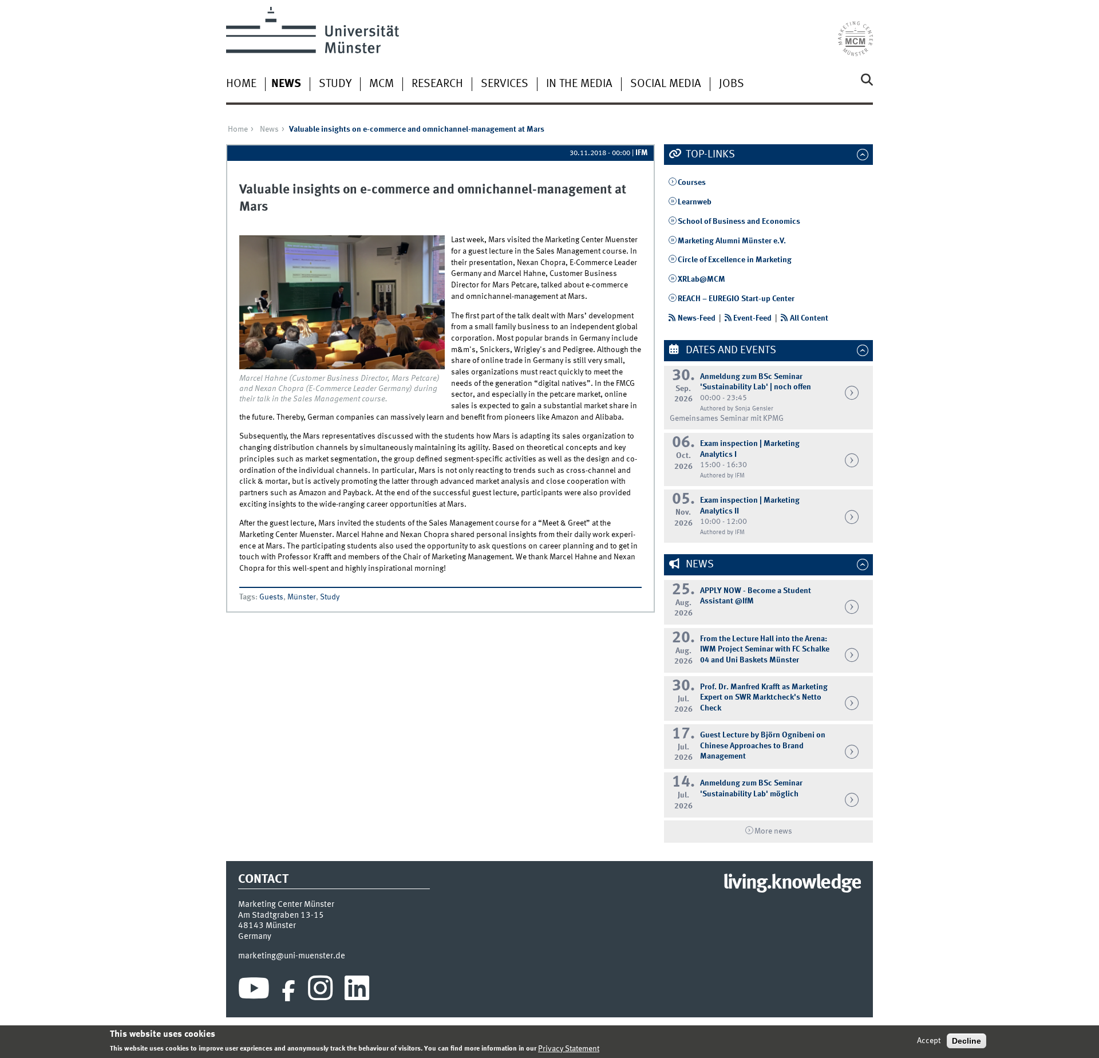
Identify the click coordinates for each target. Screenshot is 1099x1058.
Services (504, 84)
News (286, 84)
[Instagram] (320, 991)
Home (241, 84)
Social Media (665, 84)
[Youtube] (254, 991)
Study (335, 84)
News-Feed (696, 318)
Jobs (731, 84)
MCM (381, 84)
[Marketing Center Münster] (855, 31)
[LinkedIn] (357, 991)
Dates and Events (729, 350)
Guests (271, 597)
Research (437, 84)
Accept (928, 1041)
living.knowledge (792, 883)
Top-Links (709, 154)
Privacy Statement (568, 1048)
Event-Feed (752, 318)
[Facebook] (288, 991)
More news (773, 831)
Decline (966, 1040)
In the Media (579, 84)
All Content (809, 318)
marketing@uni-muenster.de (291, 956)
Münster (301, 597)
